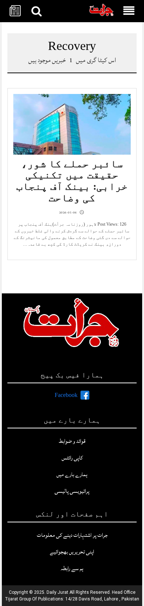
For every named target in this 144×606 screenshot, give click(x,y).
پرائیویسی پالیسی (72, 491)
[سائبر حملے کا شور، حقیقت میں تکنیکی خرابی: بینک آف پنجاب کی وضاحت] (72, 124)
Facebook (66, 395)
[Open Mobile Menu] (128, 11)
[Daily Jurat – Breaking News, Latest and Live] (101, 11)
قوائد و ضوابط (72, 441)
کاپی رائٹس (72, 457)
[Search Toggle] (36, 11)
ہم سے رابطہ (72, 568)
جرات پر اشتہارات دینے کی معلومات (72, 535)
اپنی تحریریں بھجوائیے (72, 551)
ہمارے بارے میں (72, 474)
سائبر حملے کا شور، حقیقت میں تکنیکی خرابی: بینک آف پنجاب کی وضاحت (72, 180)
